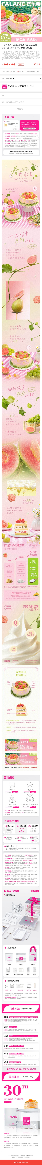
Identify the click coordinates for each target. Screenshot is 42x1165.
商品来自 (17, 86)
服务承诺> (30, 86)
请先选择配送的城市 (21, 1162)
